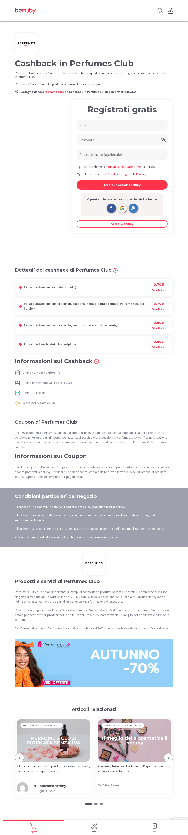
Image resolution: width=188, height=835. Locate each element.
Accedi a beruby (122, 224)
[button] (19, 757)
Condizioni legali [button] (119, 174)
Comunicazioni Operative (123, 167)
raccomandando (56, 92)
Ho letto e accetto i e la (113, 174)
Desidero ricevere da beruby (118, 167)
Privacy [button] (141, 174)
